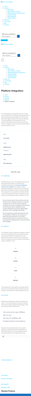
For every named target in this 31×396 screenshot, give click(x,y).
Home (5, 6)
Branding (7, 98)
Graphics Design (11, 15)
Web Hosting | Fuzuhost (13, 11)
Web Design (10, 10)
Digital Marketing (11, 16)
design (8, 360)
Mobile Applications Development (16, 13)
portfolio (7, 96)
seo (11, 360)
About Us (6, 20)
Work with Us (4, 40)
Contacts (6, 25)
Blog (5, 23)
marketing (4, 360)
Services (6, 8)
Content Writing (11, 18)
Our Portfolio (7, 21)
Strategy (7, 100)
